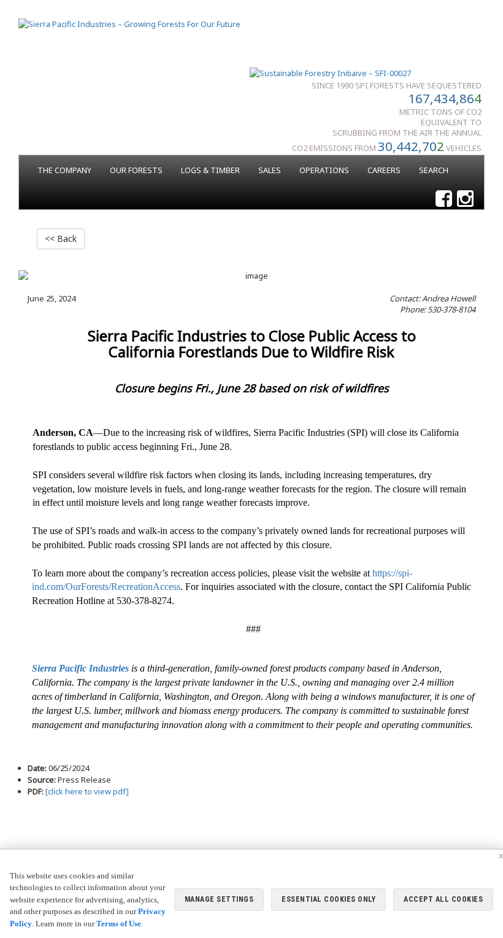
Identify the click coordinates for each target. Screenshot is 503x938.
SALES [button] (269, 170)
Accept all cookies (443, 899)
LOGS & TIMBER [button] (210, 170)
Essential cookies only (328, 899)
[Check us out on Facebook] (444, 199)
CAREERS (384, 170)
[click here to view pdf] (86, 791)
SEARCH (433, 170)
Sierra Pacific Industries (80, 668)
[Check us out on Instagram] (465, 199)
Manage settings (219, 899)
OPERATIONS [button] (324, 170)
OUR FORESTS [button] (136, 170)
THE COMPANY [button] (64, 170)
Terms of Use (118, 923)
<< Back (61, 238)
